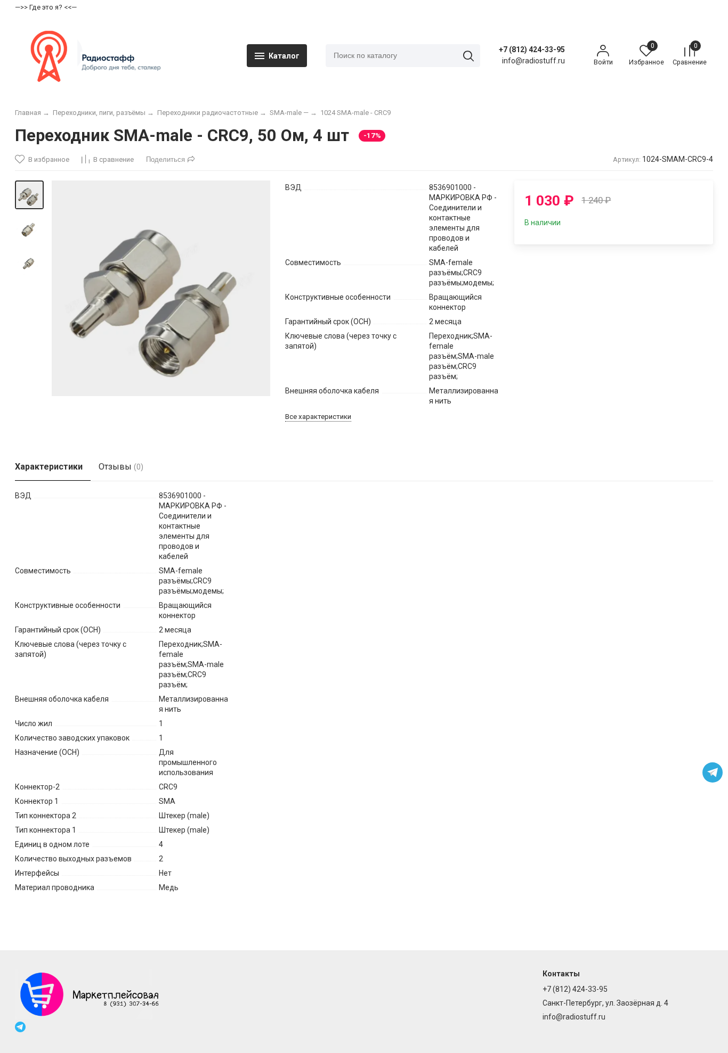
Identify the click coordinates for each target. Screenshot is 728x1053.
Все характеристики (318, 417)
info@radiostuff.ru (574, 1017)
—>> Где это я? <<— (46, 7)
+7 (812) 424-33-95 (532, 49)
